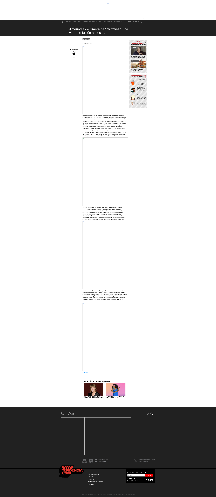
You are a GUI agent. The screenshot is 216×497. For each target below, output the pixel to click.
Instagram (85, 372)
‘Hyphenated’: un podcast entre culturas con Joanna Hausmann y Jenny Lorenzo (141, 97)
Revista (68, 22)
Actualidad (77, 22)
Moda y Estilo (107, 22)
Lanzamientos (86, 39)
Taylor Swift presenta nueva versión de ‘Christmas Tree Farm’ (93, 397)
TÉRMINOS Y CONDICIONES (95, 482)
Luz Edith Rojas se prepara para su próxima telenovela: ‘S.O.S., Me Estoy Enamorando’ (141, 82)
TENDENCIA (133, 22)
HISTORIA (90, 476)
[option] (73, 436)
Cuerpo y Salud (119, 22)
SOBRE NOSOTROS (93, 474)
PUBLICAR (91, 484)
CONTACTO (91, 479)
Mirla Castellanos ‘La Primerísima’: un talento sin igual (141, 105)
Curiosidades (135, 60)
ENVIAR (149, 475)
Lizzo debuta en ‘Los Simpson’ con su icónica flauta (115, 397)
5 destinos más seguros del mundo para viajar (137, 70)
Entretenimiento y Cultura (92, 22)
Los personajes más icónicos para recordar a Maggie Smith (138, 57)
